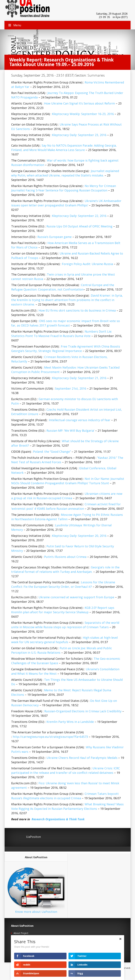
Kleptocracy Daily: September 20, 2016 (79, 536)
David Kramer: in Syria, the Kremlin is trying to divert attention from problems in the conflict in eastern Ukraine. (67, 299)
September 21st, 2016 (70, 388)
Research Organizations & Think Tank (58, 819)
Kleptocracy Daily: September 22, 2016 (79, 216)
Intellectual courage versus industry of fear (79, 420)
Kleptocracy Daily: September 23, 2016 (79, 135)
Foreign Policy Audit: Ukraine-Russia (87, 264)
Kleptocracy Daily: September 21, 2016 (79, 378)
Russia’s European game (54, 237)
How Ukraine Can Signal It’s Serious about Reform (79, 103)
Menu (17, 25)
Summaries (96, 75)
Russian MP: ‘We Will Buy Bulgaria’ (70, 430)
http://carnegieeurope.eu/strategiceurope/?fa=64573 (50, 737)
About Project (21, 933)
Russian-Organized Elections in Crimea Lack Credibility (83, 711)
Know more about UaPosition (36, 912)
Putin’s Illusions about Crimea (65, 557)
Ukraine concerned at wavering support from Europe (76, 597)
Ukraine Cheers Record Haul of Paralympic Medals (81, 758)
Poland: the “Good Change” (52, 452)
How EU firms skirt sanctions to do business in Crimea (77, 310)
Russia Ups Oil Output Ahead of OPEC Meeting (79, 226)
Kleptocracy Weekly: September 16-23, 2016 (83, 114)
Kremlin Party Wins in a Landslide (70, 722)
